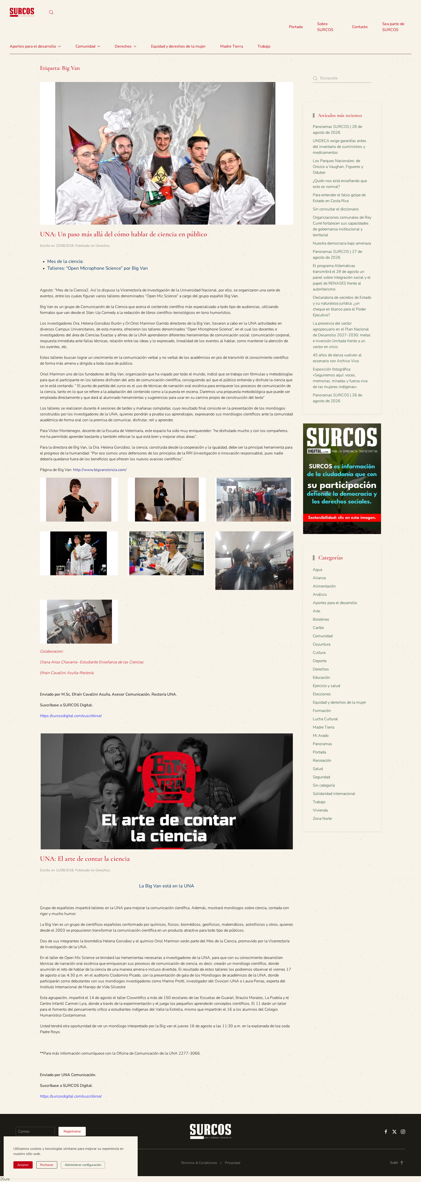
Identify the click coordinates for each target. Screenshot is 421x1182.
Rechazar (46, 1165)
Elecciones (322, 694)
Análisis (320, 594)
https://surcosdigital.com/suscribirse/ (71, 716)
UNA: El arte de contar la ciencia (85, 858)
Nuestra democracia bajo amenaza (342, 243)
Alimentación (324, 586)
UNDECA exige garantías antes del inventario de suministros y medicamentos (339, 146)
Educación (321, 677)
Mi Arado (321, 735)
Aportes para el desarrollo (335, 603)
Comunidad (323, 636)
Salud (318, 768)
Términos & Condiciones (199, 1163)
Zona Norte (322, 818)
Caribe (318, 627)
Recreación (322, 760)
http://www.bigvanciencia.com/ (100, 470)
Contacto (360, 27)
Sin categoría (324, 785)
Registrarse (72, 1131)
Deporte (319, 661)
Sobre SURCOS (325, 26)
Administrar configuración (83, 1165)
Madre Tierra (231, 46)
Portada (296, 27)
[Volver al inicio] (22, 12)
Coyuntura (321, 644)
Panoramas (322, 744)
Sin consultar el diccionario (336, 209)
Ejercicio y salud (326, 686)
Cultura (319, 652)
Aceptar (23, 1165)
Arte (316, 611)
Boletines (321, 619)
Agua (317, 569)
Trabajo (264, 46)
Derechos (103, 245)
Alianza (319, 578)
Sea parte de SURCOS (393, 26)
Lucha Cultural (325, 719)
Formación (322, 710)
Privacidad (232, 1163)
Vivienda (320, 810)
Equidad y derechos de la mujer (178, 46)
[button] (51, 12)
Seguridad (321, 777)
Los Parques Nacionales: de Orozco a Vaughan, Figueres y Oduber (338, 166)
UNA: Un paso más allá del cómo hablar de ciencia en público (123, 234)
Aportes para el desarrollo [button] (33, 46)
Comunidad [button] (85, 46)
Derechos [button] (123, 46)
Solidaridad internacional (334, 793)
